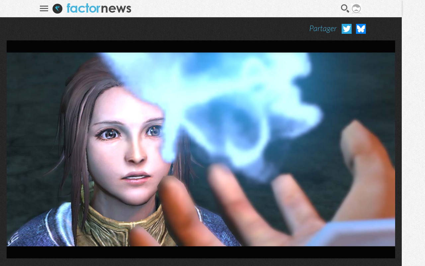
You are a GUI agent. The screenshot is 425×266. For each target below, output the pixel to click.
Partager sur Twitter (347, 29)
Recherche (345, 9)
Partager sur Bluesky (361, 29)
